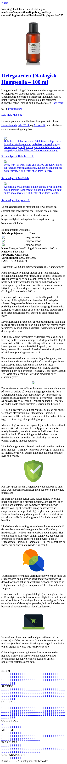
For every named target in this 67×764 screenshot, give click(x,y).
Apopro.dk (39, 125)
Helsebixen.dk (9, 125)
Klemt (4, 2)
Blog (13, 761)
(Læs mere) (58, 102)
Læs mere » (7, 114)
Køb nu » (19, 114)
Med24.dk (24, 125)
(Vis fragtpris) (15, 108)
